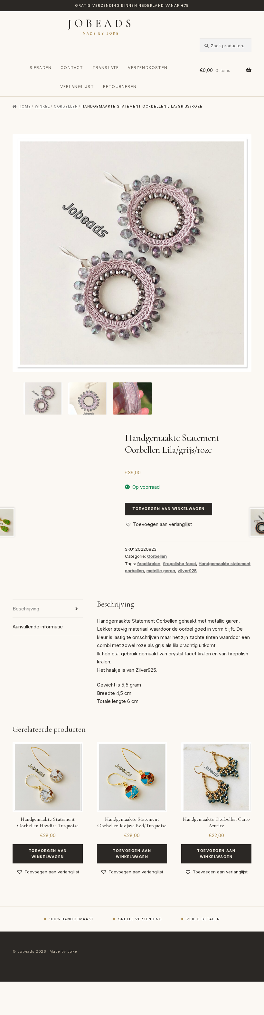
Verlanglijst (77, 86)
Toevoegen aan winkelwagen (168, 508)
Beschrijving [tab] (26, 609)
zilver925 (187, 570)
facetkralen (148, 563)
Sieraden (41, 67)
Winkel (42, 106)
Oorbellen (66, 106)
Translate (105, 67)
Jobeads (101, 23)
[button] (158, 524)
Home (25, 106)
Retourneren (120, 86)
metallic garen (160, 570)
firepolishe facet (179, 563)
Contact (72, 67)
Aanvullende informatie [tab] (38, 627)
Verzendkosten (147, 67)
